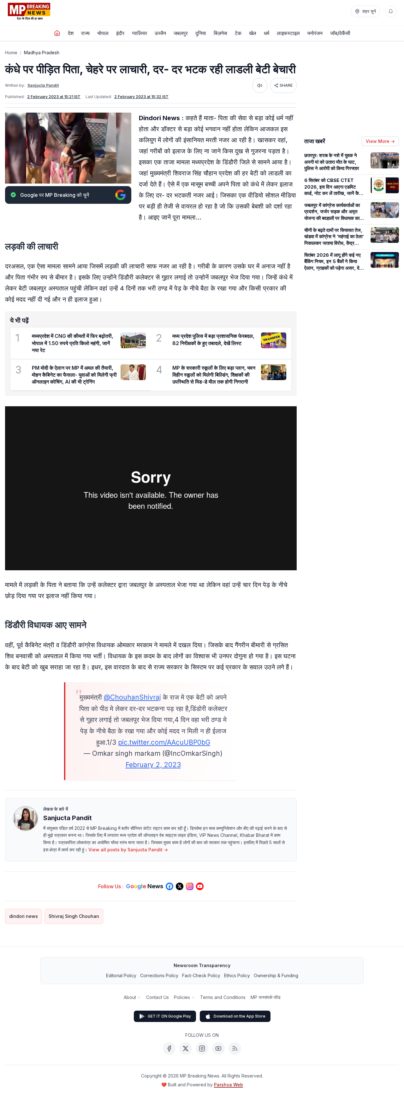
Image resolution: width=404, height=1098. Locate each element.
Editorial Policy (121, 975)
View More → (380, 141)
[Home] (57, 33)
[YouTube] (218, 1048)
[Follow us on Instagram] (189, 886)
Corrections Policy (159, 975)
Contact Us (157, 997)
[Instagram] (202, 1048)
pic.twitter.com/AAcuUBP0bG (164, 742)
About (130, 997)
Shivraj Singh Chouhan (74, 916)
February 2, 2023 (153, 765)
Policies (182, 997)
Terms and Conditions (223, 997)
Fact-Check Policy (201, 975)
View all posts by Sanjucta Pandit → (128, 849)
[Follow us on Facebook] (169, 886)
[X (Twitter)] (185, 1048)
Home (11, 52)
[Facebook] (169, 1048)
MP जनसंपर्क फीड (266, 997)
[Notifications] (390, 11)
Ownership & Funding (276, 975)
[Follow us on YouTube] (200, 886)
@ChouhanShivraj (132, 697)
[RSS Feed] (235, 1048)
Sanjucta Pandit (43, 85)
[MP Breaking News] (29, 11)
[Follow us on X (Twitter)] (179, 886)
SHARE (286, 85)
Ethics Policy (237, 975)
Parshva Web (228, 1084)
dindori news (23, 916)
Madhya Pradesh (41, 52)
